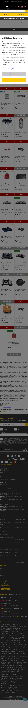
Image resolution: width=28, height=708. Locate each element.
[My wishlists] (15, 6)
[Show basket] (18, 6)
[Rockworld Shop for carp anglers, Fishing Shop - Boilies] (6, 7)
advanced (20, 11)
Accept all (14, 79)
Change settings (14, 73)
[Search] (26, 11)
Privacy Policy (11, 69)
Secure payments (13, 1)
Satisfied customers (19, 1)
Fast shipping (6, 1)
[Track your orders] (11, 6)
